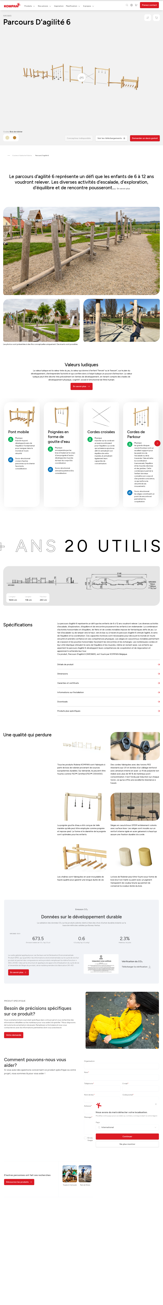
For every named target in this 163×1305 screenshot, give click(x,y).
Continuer (127, 1136)
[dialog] (81, 652)
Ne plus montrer (127, 1144)
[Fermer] (156, 1104)
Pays (98, 1122)
